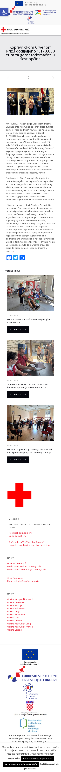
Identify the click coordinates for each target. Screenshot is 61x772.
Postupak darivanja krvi (20, 532)
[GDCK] (15, 31)
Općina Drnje (13, 611)
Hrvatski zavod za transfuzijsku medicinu (29, 545)
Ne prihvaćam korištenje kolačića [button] (21, 764)
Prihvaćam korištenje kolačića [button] (37, 758)
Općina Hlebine (14, 620)
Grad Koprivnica (15, 577)
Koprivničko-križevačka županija (23, 581)
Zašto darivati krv (17, 535)
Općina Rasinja (14, 605)
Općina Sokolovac (16, 608)
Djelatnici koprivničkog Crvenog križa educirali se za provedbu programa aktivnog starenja (29, 451)
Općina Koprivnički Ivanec (20, 626)
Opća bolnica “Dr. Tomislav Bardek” (26, 542)
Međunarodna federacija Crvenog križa (26, 569)
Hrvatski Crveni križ (16, 563)
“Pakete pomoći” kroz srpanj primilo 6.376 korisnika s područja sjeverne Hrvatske (27, 386)
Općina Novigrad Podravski (20, 599)
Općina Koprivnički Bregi (19, 623)
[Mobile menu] (56, 30)
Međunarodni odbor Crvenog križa (24, 566)
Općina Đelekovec (16, 614)
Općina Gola (13, 617)
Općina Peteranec (16, 602)
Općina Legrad (14, 629)
